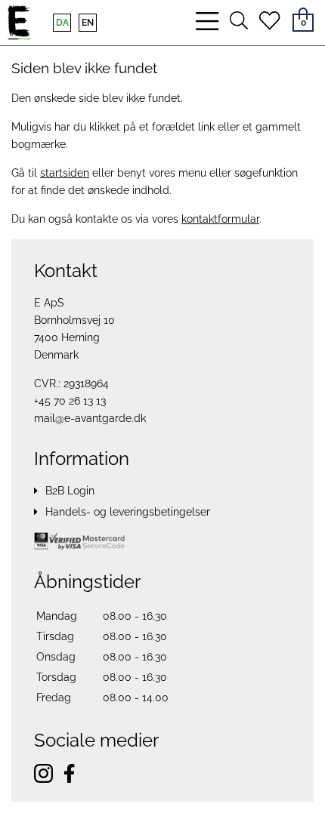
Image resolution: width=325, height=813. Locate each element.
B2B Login (69, 491)
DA (62, 22)
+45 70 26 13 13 (70, 401)
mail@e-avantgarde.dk (90, 418)
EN (88, 22)
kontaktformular (220, 219)
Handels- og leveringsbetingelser (127, 512)
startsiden (64, 173)
